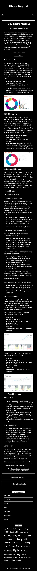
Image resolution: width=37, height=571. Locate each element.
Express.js (21, 529)
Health (6, 507)
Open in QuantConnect (18, 53)
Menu (33, 15)
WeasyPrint (7, 560)
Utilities (6, 520)
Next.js (18, 543)
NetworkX (12, 543)
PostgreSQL (8, 551)
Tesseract (29, 557)
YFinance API (16, 560)
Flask (6, 531)
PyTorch (25, 551)
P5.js (13, 546)
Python (18, 469)
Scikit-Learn (8, 557)
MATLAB (13, 540)
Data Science (7, 495)
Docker (15, 529)
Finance (18, 470)
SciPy (15, 557)
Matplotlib (22, 539)
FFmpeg (27, 529)
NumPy (13, 469)
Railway (16, 554)
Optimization (24, 470)
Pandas (20, 546)
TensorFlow (21, 557)
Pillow (27, 546)
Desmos (9, 529)
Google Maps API (24, 532)
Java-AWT (28, 536)
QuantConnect (25, 469)
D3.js (5, 529)
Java (22, 536)
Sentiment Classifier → (18, 478)
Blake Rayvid (18, 6)
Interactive (7, 511)
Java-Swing (7, 540)
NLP (22, 543)
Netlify (6, 543)
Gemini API (14, 532)
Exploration (7, 499)
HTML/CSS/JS (12, 535)
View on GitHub (18, 56)
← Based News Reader (18, 484)
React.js (23, 554)
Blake (27, 28)
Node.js (28, 543)
